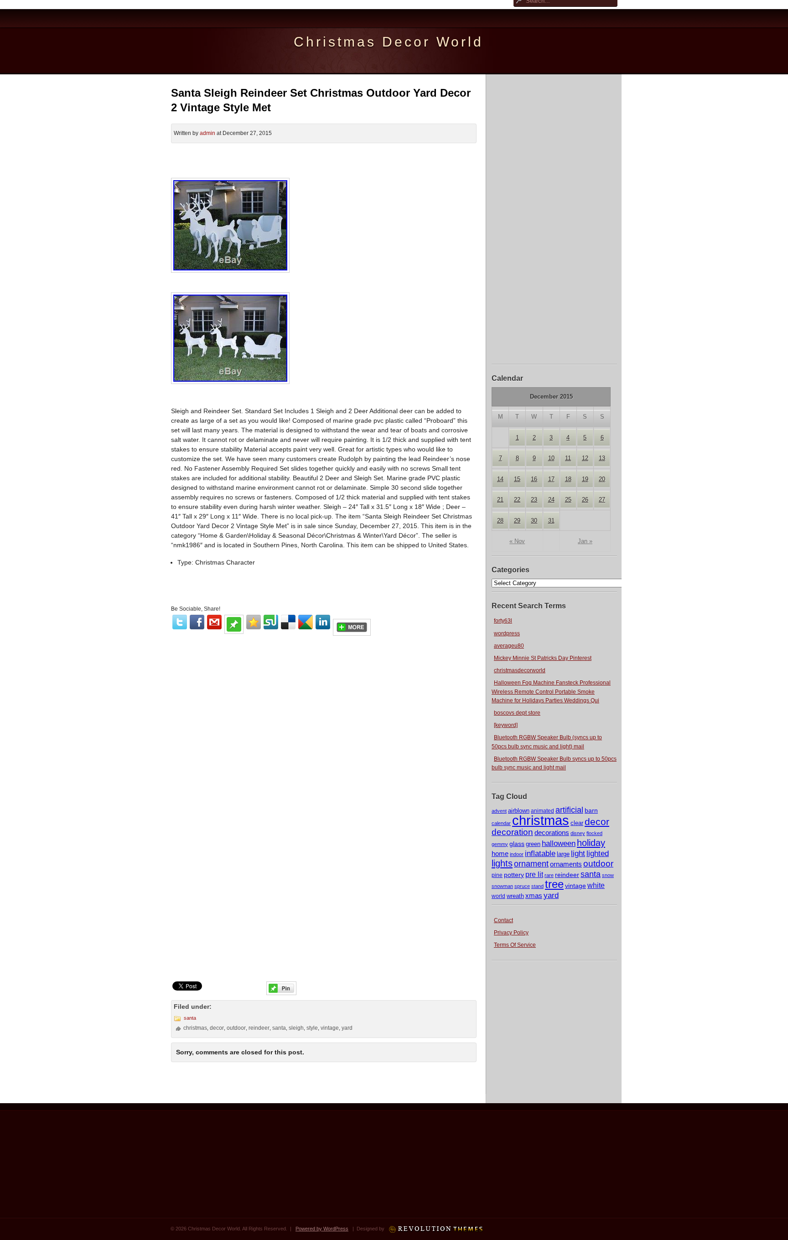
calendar (501, 823)
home (500, 853)
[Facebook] (197, 622)
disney (577, 833)
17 (551, 479)
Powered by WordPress (322, 1228)
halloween (558, 843)
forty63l (503, 620)
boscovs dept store (517, 713)
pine (497, 875)
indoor (517, 854)
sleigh (296, 1028)
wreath (515, 895)
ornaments (566, 864)
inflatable (540, 853)
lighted (597, 853)
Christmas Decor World (388, 41)
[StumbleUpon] (271, 622)
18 (568, 479)
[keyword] (506, 725)
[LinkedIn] (323, 622)
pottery (514, 874)
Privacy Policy (511, 932)
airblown (518, 810)
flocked (594, 833)
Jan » (585, 541)
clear (576, 823)
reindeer (567, 874)
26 (585, 499)
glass (516, 843)
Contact (503, 920)
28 (500, 520)
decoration (512, 832)
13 (602, 458)
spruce (522, 886)
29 (517, 520)
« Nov (517, 541)
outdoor (598, 863)
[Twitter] (179, 622)
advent (499, 811)
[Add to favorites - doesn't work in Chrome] (253, 622)
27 (602, 499)
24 (551, 499)
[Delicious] (288, 622)
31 (551, 520)
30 (534, 520)
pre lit (534, 874)
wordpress (507, 633)
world (498, 896)
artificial (569, 810)
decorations (551, 832)
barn (591, 810)
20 (602, 479)
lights (502, 863)
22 (517, 499)
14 (500, 479)
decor (597, 821)
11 (568, 458)
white (596, 885)
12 (585, 458)
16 (534, 479)
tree (554, 884)
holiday (591, 843)
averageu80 (509, 646)
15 (517, 479)
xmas (533, 895)
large (563, 854)
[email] (214, 622)
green (533, 844)
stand (537, 886)
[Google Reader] (305, 622)
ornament (531, 863)
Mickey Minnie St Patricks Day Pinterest (542, 658)
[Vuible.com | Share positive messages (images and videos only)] (234, 631)
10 (551, 458)
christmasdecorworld (519, 670)
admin (207, 133)
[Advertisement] (554, 218)
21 (500, 499)
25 (568, 499)
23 (534, 499)
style (312, 1028)
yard (551, 895)
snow (608, 875)
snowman (502, 886)
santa (591, 874)
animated (542, 811)
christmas (540, 820)
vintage (575, 885)
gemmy (500, 844)
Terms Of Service (515, 945)
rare (549, 875)
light (578, 853)
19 (585, 479)
